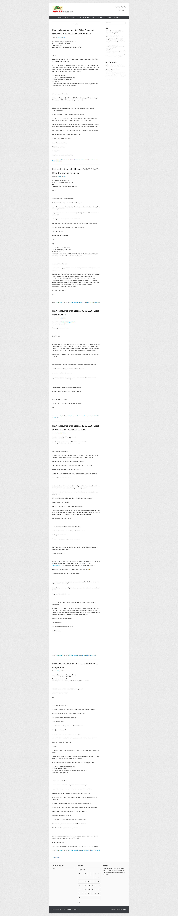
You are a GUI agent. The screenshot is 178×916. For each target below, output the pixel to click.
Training (91, 302)
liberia (72, 302)
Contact (117, 17)
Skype (122, 7)
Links (93, 17)
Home (60, 17)
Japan (76, 159)
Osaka (90, 159)
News (66, 17)
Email (125, 7)
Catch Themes (123, 909)
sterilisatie (96, 415)
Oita (87, 159)
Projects (74, 17)
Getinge (72, 159)
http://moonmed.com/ (57, 565)
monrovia (76, 302)
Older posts (55, 857)
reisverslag (94, 159)
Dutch (69, 159)
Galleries (108, 17)
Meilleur (80, 159)
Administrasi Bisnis (109, 73)
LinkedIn (119, 7)
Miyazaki (84, 159)
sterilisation (86, 302)
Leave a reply (59, 160)
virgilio (106, 65)
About (100, 17)
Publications (84, 17)
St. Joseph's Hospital (88, 415)
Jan (64, 37)
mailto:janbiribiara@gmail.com (67, 322)
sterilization (86, 655)
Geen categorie (60, 159)
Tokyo (53, 160)
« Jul (79, 902)
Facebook (116, 7)
